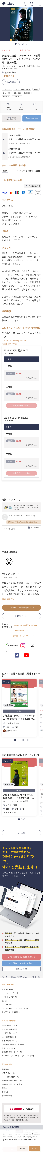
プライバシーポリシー (10, 1073)
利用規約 (5, 1069)
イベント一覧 (35, 977)
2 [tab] (19, 44)
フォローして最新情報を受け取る (21, 607)
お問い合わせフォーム (23, 636)
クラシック (6, 50)
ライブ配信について (9, 1041)
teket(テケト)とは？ (9, 1025)
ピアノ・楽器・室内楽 (21, 50)
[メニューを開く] (38, 3)
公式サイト (12, 646)
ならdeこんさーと (10, 574)
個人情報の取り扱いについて (13, 1080)
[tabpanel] (21, 24)
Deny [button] (22, 1149)
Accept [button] (35, 1148)
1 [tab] (16, 44)
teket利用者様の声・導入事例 (13, 1044)
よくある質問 (7, 1004)
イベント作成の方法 (9, 1029)
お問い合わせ (7, 1096)
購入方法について (34, 186)
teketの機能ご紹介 (9, 1037)
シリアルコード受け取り (11, 1012)
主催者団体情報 (11, 82)
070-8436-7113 (9, 344)
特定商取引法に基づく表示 (12, 1084)
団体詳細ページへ (21, 616)
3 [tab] (23, 44)
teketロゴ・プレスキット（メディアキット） (19, 1056)
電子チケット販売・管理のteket (14, 977)
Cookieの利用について (10, 1077)
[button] (15, 740)
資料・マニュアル (8, 1048)
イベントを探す (8, 989)
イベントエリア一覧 (9, 997)
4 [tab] (26, 44)
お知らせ (5, 1092)
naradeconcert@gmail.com (14, 340)
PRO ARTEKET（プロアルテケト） (15, 1008)
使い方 (4, 1001)
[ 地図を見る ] (10, 76)
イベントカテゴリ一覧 (10, 993)
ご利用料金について (9, 1033)
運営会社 (5, 1088)
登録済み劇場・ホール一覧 (12, 1052)
